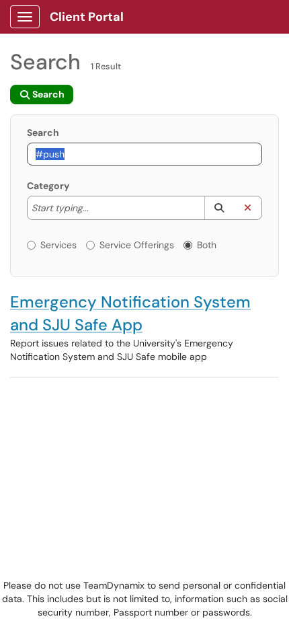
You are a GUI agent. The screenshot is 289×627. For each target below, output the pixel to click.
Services (58, 245)
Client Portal (87, 17)
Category (48, 186)
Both (206, 245)
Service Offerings (136, 245)
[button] (218, 207)
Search (43, 132)
